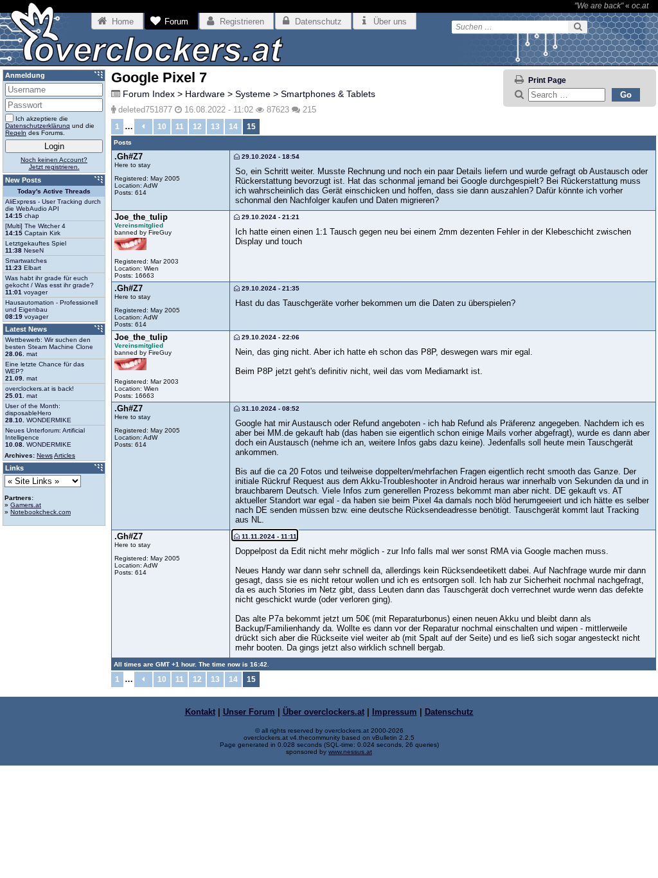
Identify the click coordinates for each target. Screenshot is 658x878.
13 (215, 126)
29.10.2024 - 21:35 (269, 288)
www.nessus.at (350, 751)
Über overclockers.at (323, 712)
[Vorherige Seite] (143, 126)
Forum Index (149, 94)
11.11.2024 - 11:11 (268, 536)
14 (233, 126)
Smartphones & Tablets (328, 94)
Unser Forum (249, 712)
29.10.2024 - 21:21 (269, 216)
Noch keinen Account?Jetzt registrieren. (54, 163)
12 (197, 126)
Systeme (253, 94)
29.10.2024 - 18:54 (269, 156)
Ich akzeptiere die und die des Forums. (49, 125)
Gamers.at (25, 504)
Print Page (547, 80)
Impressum (394, 712)
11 (179, 126)
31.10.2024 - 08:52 (269, 408)
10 (161, 126)
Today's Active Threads (54, 191)
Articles (64, 455)
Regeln (15, 132)
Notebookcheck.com (40, 511)
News (45, 455)
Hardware (205, 94)
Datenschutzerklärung (37, 125)
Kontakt (200, 712)
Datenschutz (449, 712)
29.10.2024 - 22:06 (269, 337)
